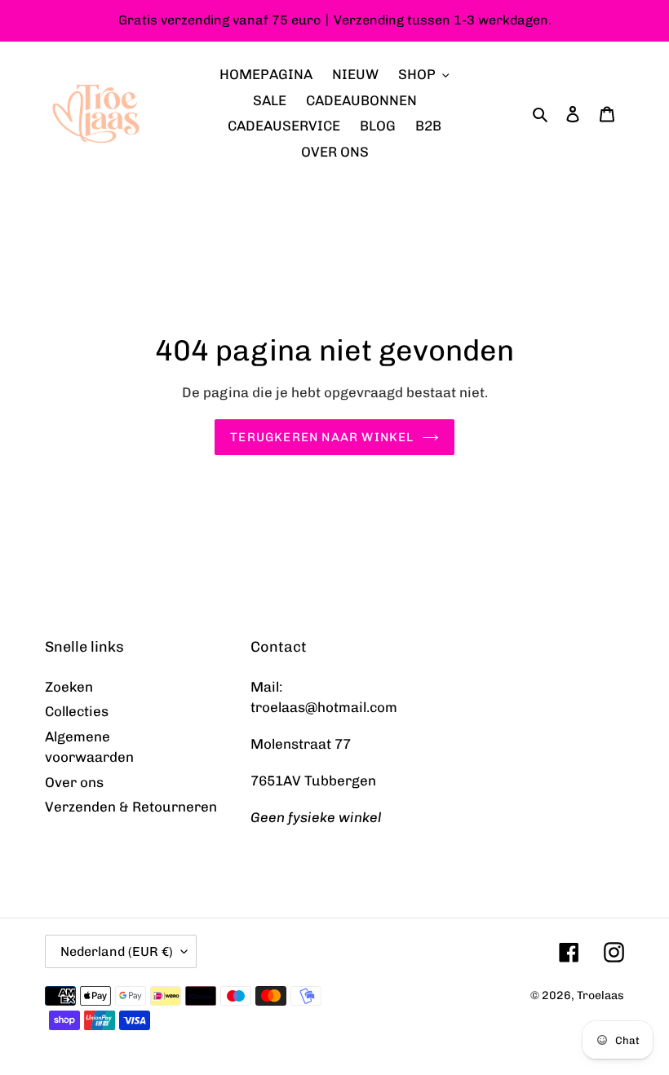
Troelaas (600, 995)
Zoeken (69, 687)
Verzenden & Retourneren (131, 807)
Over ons (74, 782)
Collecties (77, 711)
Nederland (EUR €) (116, 951)
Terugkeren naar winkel (322, 437)
